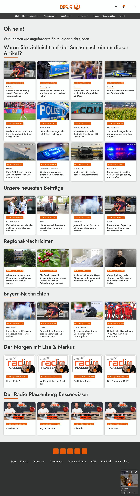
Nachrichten (49, 16)
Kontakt (122, 16)
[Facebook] (10, 6)
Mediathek (82, 16)
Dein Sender (66, 16)
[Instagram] (15, 6)
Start (17, 16)
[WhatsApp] (6, 6)
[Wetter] (128, 6)
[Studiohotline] (23, 6)
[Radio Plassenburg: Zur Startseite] (70, 6)
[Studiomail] (19, 6)
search (135, 6)
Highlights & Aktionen (31, 16)
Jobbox (96, 16)
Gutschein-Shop (108, 16)
